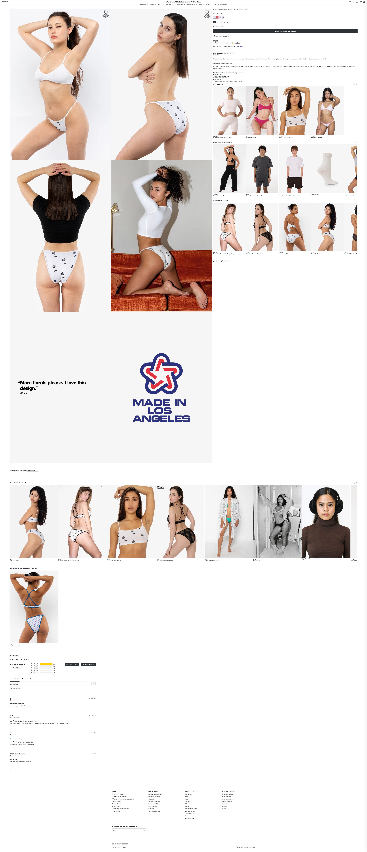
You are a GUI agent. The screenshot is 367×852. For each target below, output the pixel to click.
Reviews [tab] (13, 679)
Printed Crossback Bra (317, 137)
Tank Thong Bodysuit (356, 560)
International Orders (154, 804)
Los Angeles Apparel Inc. (248, 847)
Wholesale (188, 804)
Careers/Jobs (189, 816)
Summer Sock (315, 194)
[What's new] (361, 1)
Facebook (225, 804)
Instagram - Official (228, 794)
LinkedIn (224, 806)
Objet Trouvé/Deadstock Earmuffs (311, 559)
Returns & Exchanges (155, 794)
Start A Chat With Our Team (120, 808)
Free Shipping (153, 806)
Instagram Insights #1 (228, 799)
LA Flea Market (189, 813)
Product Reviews (227, 801)
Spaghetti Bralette (251, 137)
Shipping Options (154, 801)
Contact (187, 801)
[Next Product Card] (356, 142)
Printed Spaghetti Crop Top (286, 137)
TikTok (224, 808)
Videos (187, 799)
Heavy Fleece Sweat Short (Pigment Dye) (257, 195)
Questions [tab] (25, 679)
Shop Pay (151, 799)
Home (215, 9)
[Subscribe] (144, 831)
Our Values (188, 794)
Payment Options (154, 796)
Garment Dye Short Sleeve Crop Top (223, 137)
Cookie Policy (116, 806)
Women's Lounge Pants (219, 195)
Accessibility (116, 811)
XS (215, 22)
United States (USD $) (119, 848)
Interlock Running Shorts (350, 195)
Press (186, 796)
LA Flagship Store (190, 811)
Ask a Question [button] (73, 664)
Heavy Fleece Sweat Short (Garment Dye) (290, 195)
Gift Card (151, 808)
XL (228, 22)
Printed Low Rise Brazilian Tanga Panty (223, 254)
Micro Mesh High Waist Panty (351, 254)
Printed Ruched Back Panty (286, 254)
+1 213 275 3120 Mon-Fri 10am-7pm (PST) (120, 795)
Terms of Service (117, 801)
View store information (222, 36)
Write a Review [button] (89, 664)
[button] (350, 1)
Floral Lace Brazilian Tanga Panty (254, 254)
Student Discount (154, 811)
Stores (187, 806)
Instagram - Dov (227, 796)
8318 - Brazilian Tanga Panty (240, 9)
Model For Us (189, 818)
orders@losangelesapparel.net (124, 799)
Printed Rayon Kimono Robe (212, 560)
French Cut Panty (315, 254)
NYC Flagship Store (191, 808)
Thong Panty (256, 560)
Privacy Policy (116, 804)
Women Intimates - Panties (225, 9)
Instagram (32, 470)
